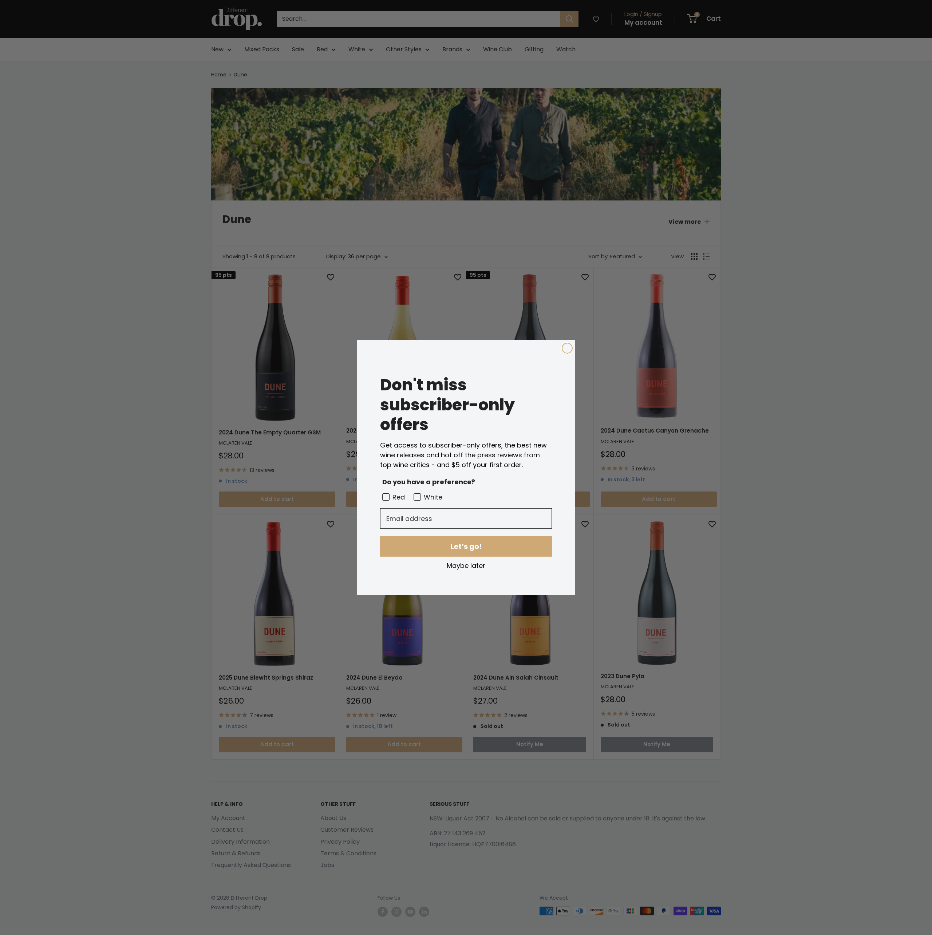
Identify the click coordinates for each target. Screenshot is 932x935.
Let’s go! (466, 546)
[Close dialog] (567, 348)
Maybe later (466, 565)
